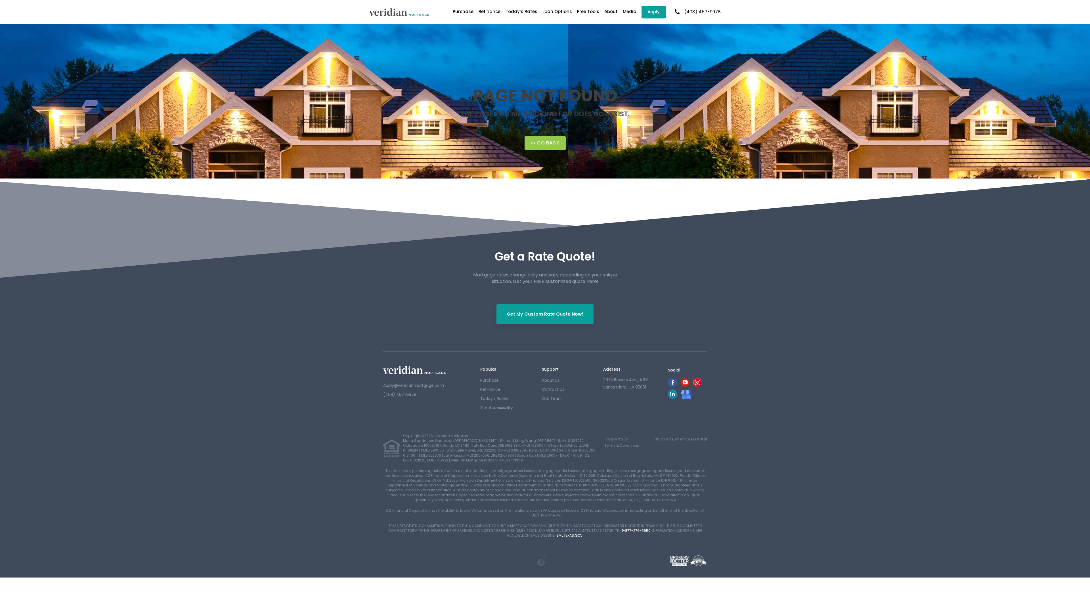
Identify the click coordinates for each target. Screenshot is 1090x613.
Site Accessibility (496, 407)
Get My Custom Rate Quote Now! (545, 314)
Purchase (463, 11)
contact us (553, 389)
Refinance (489, 11)
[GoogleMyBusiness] (686, 394)
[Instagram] (697, 385)
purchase (489, 380)
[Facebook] (672, 385)
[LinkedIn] (672, 397)
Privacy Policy (616, 439)
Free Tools (588, 11)
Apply (653, 12)
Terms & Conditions (622, 445)
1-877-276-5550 (636, 530)
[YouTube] (684, 385)
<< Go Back (545, 143)
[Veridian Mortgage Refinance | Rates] (414, 370)
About (611, 11)
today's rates (494, 398)
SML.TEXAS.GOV (569, 535)
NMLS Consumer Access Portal (681, 439)
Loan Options (557, 11)
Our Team (552, 398)
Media (629, 11)
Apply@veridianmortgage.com (413, 385)
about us (550, 380)
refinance (490, 389)
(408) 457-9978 (702, 12)
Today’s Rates (521, 11)
